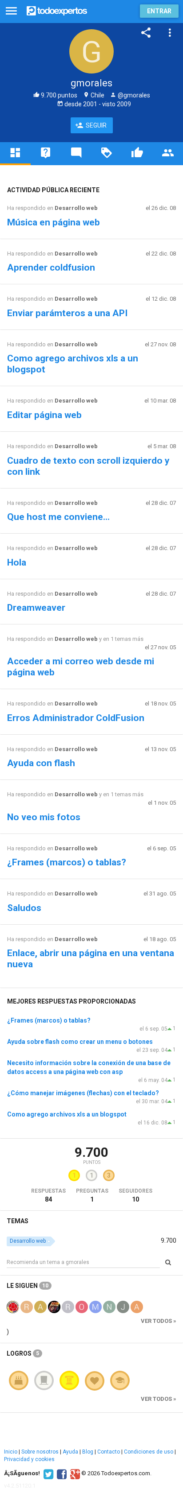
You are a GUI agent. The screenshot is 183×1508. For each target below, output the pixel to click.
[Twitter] (47, 1473)
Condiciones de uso (148, 1452)
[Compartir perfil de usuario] (146, 33)
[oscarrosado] (82, 1306)
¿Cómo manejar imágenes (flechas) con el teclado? (83, 1093)
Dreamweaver (36, 607)
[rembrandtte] (26, 1306)
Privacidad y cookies (29, 1459)
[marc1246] (95, 1306)
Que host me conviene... (58, 517)
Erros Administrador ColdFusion (75, 718)
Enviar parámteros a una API (67, 313)
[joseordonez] (123, 1306)
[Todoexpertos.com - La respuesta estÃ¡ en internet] (57, 10)
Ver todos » (158, 1321)
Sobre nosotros (40, 1452)
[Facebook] (61, 1473)
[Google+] (74, 1473)
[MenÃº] (11, 11)
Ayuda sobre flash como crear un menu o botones (80, 1041)
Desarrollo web (76, 208)
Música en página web (53, 222)
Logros (23, 1353)
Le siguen (27, 1285)
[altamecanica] (137, 1306)
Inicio (10, 1452)
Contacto (108, 1452)
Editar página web (44, 415)
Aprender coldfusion (51, 267)
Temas (17, 1221)
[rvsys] (68, 1306)
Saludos (24, 908)
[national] (109, 1306)
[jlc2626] (54, 1306)
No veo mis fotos (43, 817)
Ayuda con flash (41, 763)
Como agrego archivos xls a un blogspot (67, 1114)
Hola (16, 562)
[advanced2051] (40, 1306)
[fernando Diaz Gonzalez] (13, 1306)
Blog (87, 1452)
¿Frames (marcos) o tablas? (66, 862)
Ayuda (70, 1452)
